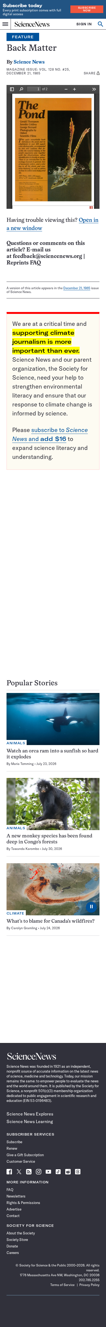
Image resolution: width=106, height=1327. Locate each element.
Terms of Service (62, 1285)
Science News (29, 62)
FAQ (10, 1189)
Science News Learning (30, 1121)
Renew (12, 1148)
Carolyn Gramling (24, 928)
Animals (16, 743)
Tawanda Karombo (25, 849)
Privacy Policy (89, 1285)
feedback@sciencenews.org (47, 256)
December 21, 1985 (76, 288)
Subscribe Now (87, 9)
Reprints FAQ (24, 263)
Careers (13, 1252)
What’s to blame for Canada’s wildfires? (51, 921)
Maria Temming (22, 764)
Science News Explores (30, 1114)
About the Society (21, 1233)
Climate (15, 913)
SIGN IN (84, 24)
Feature (23, 36)
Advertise (14, 1209)
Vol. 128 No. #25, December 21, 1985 (38, 71)
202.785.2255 (89, 1280)
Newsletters (16, 1196)
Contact (13, 1215)
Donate (12, 1246)
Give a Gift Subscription (25, 1155)
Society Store (17, 1239)
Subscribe (14, 1142)
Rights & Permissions (23, 1202)
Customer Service (21, 1161)
